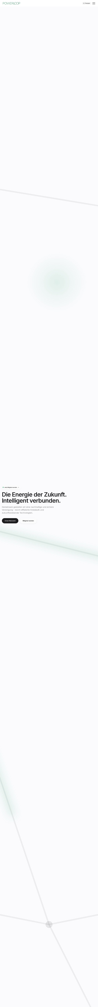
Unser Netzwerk (10, 521)
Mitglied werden (28, 521)
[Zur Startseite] (11, 3)
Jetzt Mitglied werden (11, 487)
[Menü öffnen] (93, 3)
